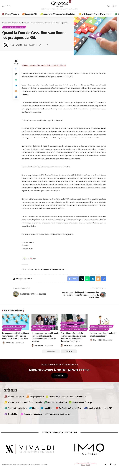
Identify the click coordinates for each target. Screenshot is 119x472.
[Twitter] (106, 464)
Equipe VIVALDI (16, 45)
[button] (4, 5)
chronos (55, 269)
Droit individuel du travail (14, 27)
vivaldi (61, 269)
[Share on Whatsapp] (16, 80)
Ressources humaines (12, 329)
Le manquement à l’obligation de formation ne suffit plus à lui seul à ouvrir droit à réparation (15, 336)
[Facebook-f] (110, 464)
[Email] (16, 91)
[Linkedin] (115, 464)
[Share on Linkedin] (16, 85)
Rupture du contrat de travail (74, 329)
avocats (34, 269)
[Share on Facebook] (16, 69)
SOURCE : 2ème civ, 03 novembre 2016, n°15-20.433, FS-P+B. (44, 65)
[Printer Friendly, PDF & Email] (29, 259)
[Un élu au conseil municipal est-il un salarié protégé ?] (103, 322)
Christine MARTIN (44, 269)
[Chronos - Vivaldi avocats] (59, 6)
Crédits (88, 464)
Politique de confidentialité (82, 463)
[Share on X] (16, 74)
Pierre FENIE (10, 343)
